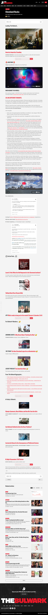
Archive (32, 5)
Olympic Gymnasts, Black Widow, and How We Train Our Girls (21, 411)
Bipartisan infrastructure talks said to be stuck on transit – (19, 388)
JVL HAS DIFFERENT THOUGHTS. (13, 98)
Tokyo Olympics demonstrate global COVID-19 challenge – (19, 377)
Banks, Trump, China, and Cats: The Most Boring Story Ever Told (17, 537)
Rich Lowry (10, 127)
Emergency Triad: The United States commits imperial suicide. (14, 494)
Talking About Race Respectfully (14, 293)
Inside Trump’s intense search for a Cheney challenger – (18, 385)
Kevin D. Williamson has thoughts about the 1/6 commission (22, 217)
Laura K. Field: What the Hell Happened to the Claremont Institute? (23, 273)
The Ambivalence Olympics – (13, 378)
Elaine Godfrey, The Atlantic (30, 383)
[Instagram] (10, 608)
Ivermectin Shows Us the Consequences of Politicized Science (22, 443)
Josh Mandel (21, 127)
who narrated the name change (24, 151)
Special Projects (19, 5)
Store (36, 2)
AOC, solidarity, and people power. (10, 513)
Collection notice (44, 613)
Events (24, 5)
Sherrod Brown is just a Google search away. (18, 129)
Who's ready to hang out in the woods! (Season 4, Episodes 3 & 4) (25, 315)
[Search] (46, 5)
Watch (5, 5)
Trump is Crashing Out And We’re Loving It (14, 520)
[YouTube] (14, 608)
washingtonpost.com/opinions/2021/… (18, 236)
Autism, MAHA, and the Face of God (13, 546)
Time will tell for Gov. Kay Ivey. (22, 219)
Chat (15, 5)
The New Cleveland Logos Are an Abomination (23, 351)
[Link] (4, 26)
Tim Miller (7, 506)
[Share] (41, 22)
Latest (34, 487)
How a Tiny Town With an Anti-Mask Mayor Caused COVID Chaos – (20, 380)
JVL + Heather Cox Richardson (11, 555)
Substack (20, 613)
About (35, 5)
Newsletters (9, 5)
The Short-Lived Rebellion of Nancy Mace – (16, 383)
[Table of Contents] (1, 307)
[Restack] (10, 22)
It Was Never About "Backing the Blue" (25, 335)
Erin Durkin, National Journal (36, 377)
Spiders (18, 119)
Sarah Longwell (8, 523)
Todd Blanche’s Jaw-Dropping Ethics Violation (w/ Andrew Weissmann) (16, 572)
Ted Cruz (15, 127)
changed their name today (18, 94)
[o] (37, 503)
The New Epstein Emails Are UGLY (12, 563)
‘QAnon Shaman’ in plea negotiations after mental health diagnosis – (21, 391)
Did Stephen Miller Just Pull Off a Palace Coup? (15, 529)
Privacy (39, 613)
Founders (28, 5)
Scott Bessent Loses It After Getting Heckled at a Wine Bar (17, 502)
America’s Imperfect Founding (13, 52)
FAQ (39, 2)
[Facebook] (12, 608)
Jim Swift (8, 16)
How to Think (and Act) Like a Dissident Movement (16, 512)
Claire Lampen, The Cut (23, 378)
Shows (13, 5)
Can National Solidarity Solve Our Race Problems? (18, 427)
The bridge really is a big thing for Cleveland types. (20, 170)
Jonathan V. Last (8, 514)
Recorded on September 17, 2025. (10, 556)
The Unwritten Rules (20, 369)
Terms (41, 613)
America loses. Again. (8, 540)
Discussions (38, 487)
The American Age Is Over (10, 493)
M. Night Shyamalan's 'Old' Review (14, 459)
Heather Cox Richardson (14, 558)
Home (2, 5)
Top (31, 487)
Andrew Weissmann (9, 577)
